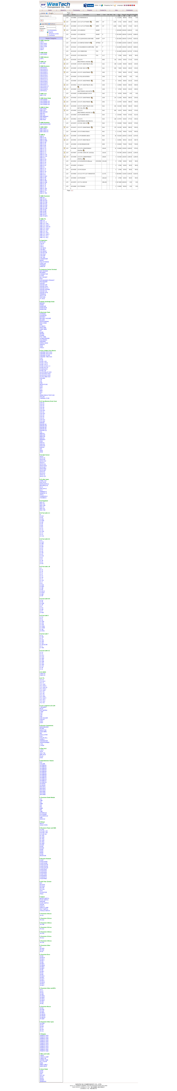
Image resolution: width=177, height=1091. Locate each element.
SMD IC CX (43, 153)
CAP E (42, 246)
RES (41, 392)
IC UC (41, 653)
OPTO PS (42, 473)
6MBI (41, 808)
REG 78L (42, 504)
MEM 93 (42, 438)
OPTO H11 (43, 464)
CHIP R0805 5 (44, 74)
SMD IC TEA (43, 190)
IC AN (41, 523)
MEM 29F (42, 436)
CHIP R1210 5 (44, 80)
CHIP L (42, 58)
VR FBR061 (43, 765)
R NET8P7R (43, 877)
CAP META (43, 248)
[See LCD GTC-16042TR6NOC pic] (92, 97)
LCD (41, 713)
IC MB (41, 588)
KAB (41, 383)
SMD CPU (43, 110)
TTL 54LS (42, 681)
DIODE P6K (43, 309)
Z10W (41, 1070)
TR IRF (42, 994)
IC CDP (42, 531)
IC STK (42, 623)
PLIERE (42, 335)
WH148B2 (43, 793)
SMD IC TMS (43, 193)
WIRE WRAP (43, 1066)
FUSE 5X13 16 (44, 367)
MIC (41, 733)
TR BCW (42, 957)
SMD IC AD (43, 138)
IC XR (41, 667)
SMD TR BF (43, 211)
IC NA (41, 600)
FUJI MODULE (44, 816)
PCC (41, 389)
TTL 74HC (43, 696)
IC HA (41, 550)
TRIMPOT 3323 (44, 1046)
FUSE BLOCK (44, 369)
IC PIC (41, 608)
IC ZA (41, 669)
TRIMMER (43, 265)
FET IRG (42, 889)
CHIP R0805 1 (44, 72)
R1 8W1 (42, 842)
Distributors (129, 10)
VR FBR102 (43, 777)
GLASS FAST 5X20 (45, 373)
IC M (41, 583)
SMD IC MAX (43, 176)
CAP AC (42, 243)
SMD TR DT (43, 214)
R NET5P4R (43, 869)
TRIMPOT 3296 (44, 1038)
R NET (42, 860)
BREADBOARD (44, 727)
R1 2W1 (42, 835)
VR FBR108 (43, 782)
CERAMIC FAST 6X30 (46, 353)
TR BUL (42, 977)
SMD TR (42, 197)
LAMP (41, 712)
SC (41, 393)
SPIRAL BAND (44, 343)
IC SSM (42, 621)
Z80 (41, 449)
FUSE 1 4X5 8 (44, 363)
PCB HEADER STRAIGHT (47, 280)
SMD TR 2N (43, 199)
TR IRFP (42, 997)
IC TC (41, 638)
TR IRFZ (42, 1000)
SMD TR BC (43, 210)
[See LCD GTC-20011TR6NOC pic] (92, 101)
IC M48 (42, 585)
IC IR (41, 559)
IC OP (41, 605)
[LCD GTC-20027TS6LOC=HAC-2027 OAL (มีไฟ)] (65, 106)
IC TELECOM (43, 644)
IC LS (41, 579)
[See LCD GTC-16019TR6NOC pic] (92, 72)
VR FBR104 (43, 779)
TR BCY (42, 960)
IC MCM (42, 592)
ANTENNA (43, 314)
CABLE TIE (43, 1058)
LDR (41, 715)
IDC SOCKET (43, 277)
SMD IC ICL (43, 164)
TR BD (42, 962)
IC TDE (42, 641)
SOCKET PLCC (44, 288)
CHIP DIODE (43, 54)
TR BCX (42, 959)
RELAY (42, 823)
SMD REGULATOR (45, 124)
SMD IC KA (43, 165)
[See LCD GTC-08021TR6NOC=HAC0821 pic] (92, 61)
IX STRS (42, 631)
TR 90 (41, 951)
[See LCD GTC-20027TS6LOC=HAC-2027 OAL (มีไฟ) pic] (87, 108)
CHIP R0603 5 (44, 71)
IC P (41, 606)
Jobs (116, 10)
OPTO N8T (43, 470)
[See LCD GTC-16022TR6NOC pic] (92, 80)
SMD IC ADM (43, 141)
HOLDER (42, 378)
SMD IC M (42, 174)
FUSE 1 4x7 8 (44, 364)
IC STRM (42, 628)
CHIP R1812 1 (44, 84)
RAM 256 (42, 446)
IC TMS (42, 647)
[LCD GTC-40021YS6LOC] (65, 140)
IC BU (41, 527)
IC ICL (41, 554)
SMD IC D (42, 157)
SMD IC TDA (43, 188)
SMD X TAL (43, 95)
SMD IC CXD (43, 156)
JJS (41, 381)
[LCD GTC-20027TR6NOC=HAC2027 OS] (65, 110)
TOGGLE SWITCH (45, 910)
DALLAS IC (43, 482)
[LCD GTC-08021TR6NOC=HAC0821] (65, 59)
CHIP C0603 (43, 43)
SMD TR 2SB (43, 202)
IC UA (41, 652)
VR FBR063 (43, 768)
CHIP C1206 (43, 46)
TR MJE (42, 1009)
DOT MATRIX (43, 710)
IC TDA (42, 640)
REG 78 (42, 502)
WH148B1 (43, 791)
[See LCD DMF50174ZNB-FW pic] (91, 42)
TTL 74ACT (43, 686)
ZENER (42, 1080)
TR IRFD (42, 996)
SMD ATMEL (43, 109)
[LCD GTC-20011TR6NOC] (65, 102)
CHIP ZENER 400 (45, 103)
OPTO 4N (42, 458)
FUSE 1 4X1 (43, 361)
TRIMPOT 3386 (44, 1051)
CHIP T (42, 49)
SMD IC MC (43, 177)
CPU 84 (42, 416)
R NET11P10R (44, 865)
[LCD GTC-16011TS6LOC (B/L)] (65, 64)
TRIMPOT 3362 (44, 1049)
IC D (41, 540)
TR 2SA (42, 920)
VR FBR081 (43, 773)
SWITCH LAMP (44, 907)
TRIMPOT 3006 (44, 1035)
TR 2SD (42, 933)
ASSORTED (43, 315)
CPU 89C (42, 421)
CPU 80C (42, 410)
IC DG (41, 545)
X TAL (41, 744)
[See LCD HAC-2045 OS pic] (88, 123)
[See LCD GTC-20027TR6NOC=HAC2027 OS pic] (94, 112)
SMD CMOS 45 (44, 131)
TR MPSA (42, 1014)
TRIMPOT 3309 (44, 1043)
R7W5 (41, 854)
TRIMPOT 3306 (44, 1041)
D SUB (42, 275)
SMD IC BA (43, 145)
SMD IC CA (43, 148)
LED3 (41, 721)
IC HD (41, 551)
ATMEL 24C (43, 481)
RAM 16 (42, 442)
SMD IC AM (43, 142)
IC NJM (42, 603)
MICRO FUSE (44, 384)
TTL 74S (42, 702)
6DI (41, 806)
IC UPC (42, 663)
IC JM (41, 560)
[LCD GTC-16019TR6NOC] (65, 72)
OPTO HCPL (43, 465)
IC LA (41, 569)
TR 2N (41, 915)
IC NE (41, 602)
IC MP (41, 596)
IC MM (41, 594)
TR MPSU (42, 1017)
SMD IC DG (43, 159)
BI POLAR (42, 242)
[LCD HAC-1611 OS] (65, 68)
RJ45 (41, 757)
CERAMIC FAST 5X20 (46, 352)
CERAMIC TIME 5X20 (46, 357)
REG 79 (42, 507)
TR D (41, 990)
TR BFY (42, 971)
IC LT (41, 582)
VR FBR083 (43, 774)
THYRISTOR (43, 892)
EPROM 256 (43, 426)
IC (40, 514)
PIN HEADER (43, 282)
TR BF (41, 970)
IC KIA (41, 563)
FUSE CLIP (43, 370)
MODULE (42, 819)
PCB (41, 278)
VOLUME (42, 764)
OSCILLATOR (44, 735)
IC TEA (42, 643)
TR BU (42, 974)
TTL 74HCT (43, 698)
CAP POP (42, 256)
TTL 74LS (42, 699)
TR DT (41, 991)
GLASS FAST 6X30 (45, 375)
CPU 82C (42, 413)
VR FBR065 (43, 770)
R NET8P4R (43, 875)
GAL (41, 432)
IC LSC (42, 580)
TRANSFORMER (44, 742)
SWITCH (42, 906)
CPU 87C (42, 419)
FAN (41, 324)
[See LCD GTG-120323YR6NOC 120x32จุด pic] (84, 150)
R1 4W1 (42, 839)
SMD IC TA (43, 185)
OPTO (41, 456)
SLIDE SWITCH (44, 903)
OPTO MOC (43, 468)
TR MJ (41, 1008)
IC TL (41, 646)
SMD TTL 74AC (44, 223)
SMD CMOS (43, 128)
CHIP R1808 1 (44, 81)
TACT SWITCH (44, 909)
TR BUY (42, 985)
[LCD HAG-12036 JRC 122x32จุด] (65, 152)
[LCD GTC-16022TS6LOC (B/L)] (65, 85)
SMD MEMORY (44, 116)
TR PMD (42, 1023)
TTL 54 (42, 679)
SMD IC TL (43, 191)
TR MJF (42, 1011)
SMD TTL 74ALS (44, 228)
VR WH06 (42, 783)
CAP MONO (43, 251)
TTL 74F (42, 693)
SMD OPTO (43, 118)
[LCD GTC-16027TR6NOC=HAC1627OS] (65, 89)
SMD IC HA (43, 162)
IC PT (41, 611)
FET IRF (42, 887)
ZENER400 (43, 1081)
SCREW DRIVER (44, 338)
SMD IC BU (43, 147)
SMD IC (42, 136)
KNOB (41, 332)
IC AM (41, 522)
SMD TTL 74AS (44, 229)
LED (41, 716)
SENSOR (42, 901)
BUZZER (42, 320)
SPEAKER (43, 341)
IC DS (41, 548)
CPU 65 (42, 406)
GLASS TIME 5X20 (45, 376)
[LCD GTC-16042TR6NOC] (65, 97)
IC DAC (42, 542)
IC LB (41, 571)
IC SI (41, 618)
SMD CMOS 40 (44, 130)
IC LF (41, 574)
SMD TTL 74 (43, 222)
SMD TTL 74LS (44, 236)
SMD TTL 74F (44, 231)
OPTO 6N (42, 459)
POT (41, 762)
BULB (41, 709)
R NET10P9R (43, 863)
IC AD (41, 517)
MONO (42, 260)
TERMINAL (43, 294)
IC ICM (42, 556)
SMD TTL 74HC (44, 233)
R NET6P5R (43, 872)
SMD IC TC (43, 187)
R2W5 (41, 849)
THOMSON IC (44, 496)
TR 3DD (42, 948)
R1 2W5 (42, 837)
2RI (41, 805)
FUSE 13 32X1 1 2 (45, 366)
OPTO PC (42, 472)
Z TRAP (42, 745)
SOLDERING (43, 340)
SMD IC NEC (43, 181)
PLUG (41, 756)
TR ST (41, 1028)
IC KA (41, 562)
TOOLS (42, 347)
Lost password (52, 30)
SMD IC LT (43, 173)
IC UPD (42, 664)
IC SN (41, 620)
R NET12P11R (44, 866)
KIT (41, 331)
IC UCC (42, 655)
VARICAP (42, 266)
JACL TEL (42, 753)
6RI (41, 810)
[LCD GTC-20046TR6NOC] (65, 127)
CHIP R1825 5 (44, 89)
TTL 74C (42, 692)
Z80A (41, 450)
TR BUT (42, 979)
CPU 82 (42, 412)
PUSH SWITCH (44, 900)
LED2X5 (42, 719)
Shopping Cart (53, 34)
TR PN (42, 1025)
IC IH (41, 557)
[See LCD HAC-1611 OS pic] (88, 68)
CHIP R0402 (43, 67)
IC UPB (42, 661)
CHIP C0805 (43, 45)
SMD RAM (43, 119)
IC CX (41, 534)
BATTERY (42, 317)
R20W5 (42, 848)
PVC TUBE (43, 337)
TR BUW (42, 982)
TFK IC (42, 495)
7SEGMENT (43, 707)
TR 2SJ (42, 938)
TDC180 (42, 396)
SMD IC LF (43, 170)
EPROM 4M (43, 429)
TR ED (42, 993)
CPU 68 (42, 407)
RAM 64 (42, 447)
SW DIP (42, 904)
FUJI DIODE (43, 814)
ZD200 (42, 1078)
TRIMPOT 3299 (44, 1040)
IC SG (41, 617)
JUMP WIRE (43, 329)
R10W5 (42, 845)
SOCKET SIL (43, 291)
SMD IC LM (43, 171)
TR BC (42, 956)
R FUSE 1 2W (44, 831)
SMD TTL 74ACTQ (45, 226)
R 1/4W (42, 829)
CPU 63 (42, 404)
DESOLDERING (44, 321)
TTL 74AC (42, 684)
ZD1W (41, 1077)
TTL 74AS (42, 690)
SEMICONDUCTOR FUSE (47, 395)
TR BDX (42, 967)
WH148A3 (43, 790)
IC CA (41, 528)
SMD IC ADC (43, 139)
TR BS (41, 973)
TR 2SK (42, 942)
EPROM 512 (43, 430)
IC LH (41, 576)
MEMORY (42, 439)
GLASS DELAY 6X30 (46, 372)
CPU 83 (42, 415)
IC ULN (42, 657)
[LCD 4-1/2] (65, 26)
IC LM (41, 577)
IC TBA (42, 637)
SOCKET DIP (43, 285)
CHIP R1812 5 (44, 87)
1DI (41, 799)
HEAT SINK (43, 327)
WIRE (41, 1063)
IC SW (41, 629)
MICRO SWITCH (44, 898)
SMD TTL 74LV (44, 237)
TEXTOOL (42, 297)
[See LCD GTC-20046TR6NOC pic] (92, 127)
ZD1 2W (42, 1075)
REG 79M (42, 510)
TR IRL (42, 1003)
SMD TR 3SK (43, 208)
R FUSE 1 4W (44, 832)
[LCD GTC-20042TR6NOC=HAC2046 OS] (65, 119)
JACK (41, 751)
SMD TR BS (43, 213)
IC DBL (42, 543)
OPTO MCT (43, 467)
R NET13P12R (44, 868)
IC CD (41, 530)
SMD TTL (42, 220)
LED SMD (42, 63)
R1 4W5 (42, 840)
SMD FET (42, 113)
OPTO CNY (43, 461)
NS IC (41, 487)
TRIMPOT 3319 (44, 1045)
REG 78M (42, 505)
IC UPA (42, 660)
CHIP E (42, 48)
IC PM (41, 609)
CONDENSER (44, 259)
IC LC (41, 572)
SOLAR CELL (44, 738)
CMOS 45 (42, 675)
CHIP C (42, 42)
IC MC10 (42, 591)
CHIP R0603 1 (44, 69)
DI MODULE (43, 813)
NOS (41, 387)
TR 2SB (42, 924)
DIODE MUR (43, 308)
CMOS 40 (42, 673)
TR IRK (42, 1002)
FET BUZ (42, 886)
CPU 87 (42, 418)
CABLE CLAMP (44, 1057)
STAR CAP (43, 263)
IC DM (41, 546)
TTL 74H (42, 695)
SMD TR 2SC (43, 203)
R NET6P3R (43, 871)
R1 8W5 (42, 843)
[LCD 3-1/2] (65, 22)
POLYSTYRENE (44, 262)
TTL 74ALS (43, 689)
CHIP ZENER (43, 99)
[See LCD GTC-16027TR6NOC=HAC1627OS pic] (93, 91)
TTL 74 (42, 682)
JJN (41, 380)
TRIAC (42, 894)
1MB (41, 800)
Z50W (41, 1072)
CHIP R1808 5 (44, 83)
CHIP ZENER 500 (45, 104)
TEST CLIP (43, 295)
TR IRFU (42, 999)
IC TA (41, 635)
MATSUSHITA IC (44, 484)
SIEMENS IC (43, 491)
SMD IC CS (43, 151)
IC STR (42, 625)
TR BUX (42, 983)
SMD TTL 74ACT (44, 225)
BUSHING (42, 272)
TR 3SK (42, 950)
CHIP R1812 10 (44, 86)
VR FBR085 (43, 776)
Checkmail (52, 35)
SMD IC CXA (43, 154)
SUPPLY (42, 739)
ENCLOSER (43, 323)
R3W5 (41, 851)
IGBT (41, 817)
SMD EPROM (43, 112)
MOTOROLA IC (44, 485)
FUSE (41, 360)
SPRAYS (42, 344)
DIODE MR (43, 306)
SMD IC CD (43, 150)
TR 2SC (42, 929)
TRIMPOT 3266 (44, 1037)
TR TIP (42, 1029)
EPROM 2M (43, 427)
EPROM (42, 422)
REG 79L (42, 508)
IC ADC (42, 519)
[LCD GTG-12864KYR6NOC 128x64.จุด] (65, 157)
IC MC (41, 589)
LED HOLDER (44, 718)
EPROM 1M (43, 424)
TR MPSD (42, 1016)
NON (41, 386)
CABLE (42, 1055)
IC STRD (42, 626)
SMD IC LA (43, 168)
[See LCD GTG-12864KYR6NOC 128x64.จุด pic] (84, 159)
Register (89, 10)
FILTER (42, 728)
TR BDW (42, 965)
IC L (41, 568)
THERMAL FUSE (44, 398)
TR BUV (42, 980)
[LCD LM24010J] (65, 30)
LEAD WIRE (43, 731)
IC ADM (42, 520)
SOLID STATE (44, 825)
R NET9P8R (43, 878)
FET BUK (42, 884)
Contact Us (103, 10)
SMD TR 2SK (43, 207)
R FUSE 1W (43, 834)
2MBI (41, 803)
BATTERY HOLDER (45, 318)
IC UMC (42, 658)
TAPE (41, 346)
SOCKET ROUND (45, 289)
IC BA (41, 525)
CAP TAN (42, 257)
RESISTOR (43, 855)
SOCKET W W (44, 292)
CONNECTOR (44, 274)
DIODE (42, 304)
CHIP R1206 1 (44, 75)
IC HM (41, 553)
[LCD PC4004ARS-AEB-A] (65, 136)
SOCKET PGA (44, 286)
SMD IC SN (43, 184)
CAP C (42, 245)
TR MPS (42, 1012)
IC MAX (42, 586)
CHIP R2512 (43, 90)
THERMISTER (44, 741)
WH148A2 (43, 788)
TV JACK (42, 298)
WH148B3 (43, 794)
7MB (41, 811)
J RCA (41, 750)
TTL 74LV (42, 701)
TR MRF (42, 1019)
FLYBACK (42, 326)
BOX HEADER (44, 271)
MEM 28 (42, 433)
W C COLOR (43, 1061)
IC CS (41, 533)
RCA (41, 490)
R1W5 (41, 846)
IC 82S (42, 516)
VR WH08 (42, 785)
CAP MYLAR (43, 252)
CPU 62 (42, 403)
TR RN (42, 1026)
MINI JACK (43, 754)
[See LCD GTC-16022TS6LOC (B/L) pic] (78, 86)
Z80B (41, 452)
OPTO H (42, 462)
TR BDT (42, 963)
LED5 (41, 722)
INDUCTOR (43, 730)
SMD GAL (42, 115)
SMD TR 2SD (43, 205)
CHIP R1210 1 (44, 78)
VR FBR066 (43, 771)
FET (41, 883)
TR (40, 947)
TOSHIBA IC (43, 498)
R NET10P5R (43, 861)
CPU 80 (42, 409)
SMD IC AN (43, 144)
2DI (41, 802)
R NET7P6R (43, 874)
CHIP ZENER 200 (45, 101)
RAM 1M (42, 444)
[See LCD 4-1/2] (91, 26)
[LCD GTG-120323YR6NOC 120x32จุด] (65, 148)
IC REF (42, 612)
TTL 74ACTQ (43, 687)
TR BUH (42, 976)
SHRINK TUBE (44, 1060)
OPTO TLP (43, 476)
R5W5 (41, 852)
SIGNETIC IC (43, 493)
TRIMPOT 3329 (44, 1048)
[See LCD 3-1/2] (91, 21)
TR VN (42, 1031)
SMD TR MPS (44, 216)
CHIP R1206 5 (44, 77)
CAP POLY (43, 254)
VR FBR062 (43, 767)
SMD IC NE (43, 179)
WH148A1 (43, 787)
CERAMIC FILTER (45, 355)
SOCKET (42, 283)
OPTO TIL (42, 475)
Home (50, 10)
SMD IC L (42, 167)
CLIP (41, 358)
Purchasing (76, 10)
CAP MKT (42, 249)
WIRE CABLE (43, 1064)
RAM (41, 441)
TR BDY (42, 968)
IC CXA (42, 536)
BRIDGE (42, 303)
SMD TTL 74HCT (44, 234)
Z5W (41, 1074)
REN (41, 390)
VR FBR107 (43, 780)
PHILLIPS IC (43, 488)
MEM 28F (42, 435)
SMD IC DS (43, 161)
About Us (63, 10)
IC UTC (42, 666)
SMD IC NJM (43, 182)
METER (42, 334)
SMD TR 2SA (43, 200)
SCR (41, 891)
